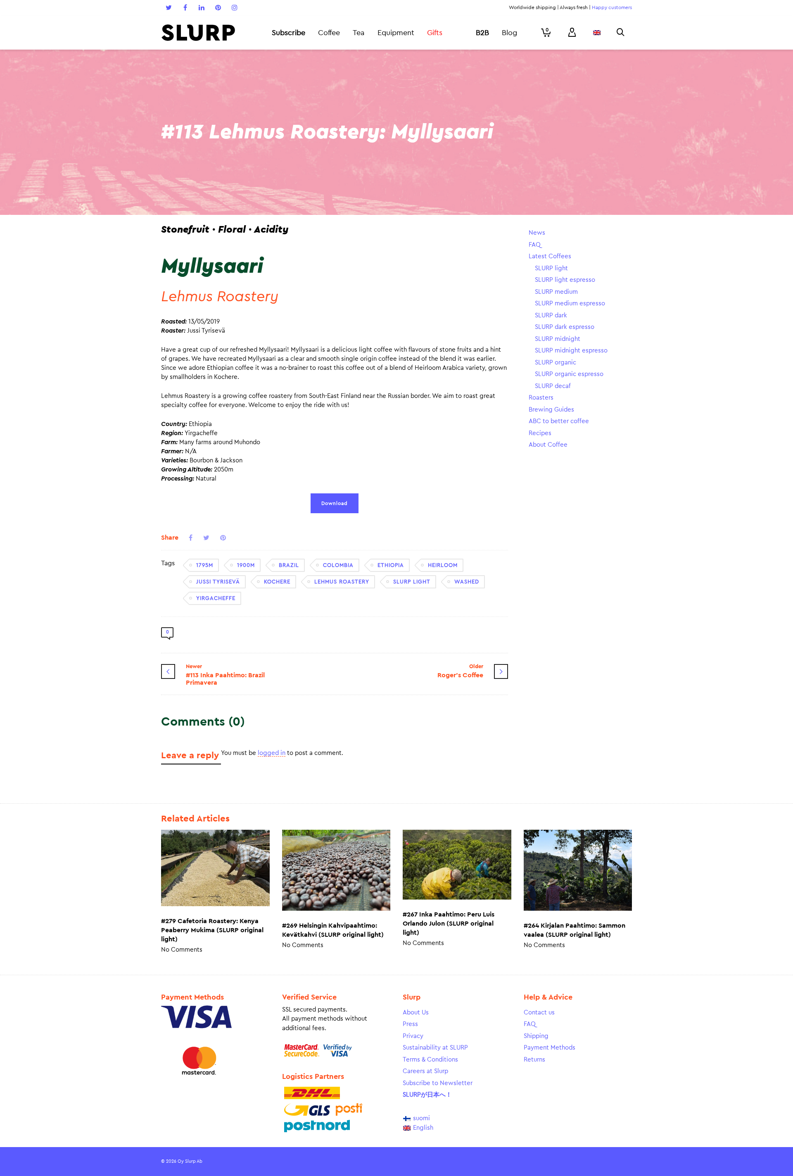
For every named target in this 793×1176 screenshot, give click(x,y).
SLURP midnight (557, 339)
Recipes (540, 433)
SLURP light (411, 581)
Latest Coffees (550, 256)
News (537, 233)
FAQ (535, 245)
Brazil (289, 565)
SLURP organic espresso (569, 374)
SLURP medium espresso (570, 303)
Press (410, 1024)
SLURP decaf (553, 386)
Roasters (541, 398)
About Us (416, 1012)
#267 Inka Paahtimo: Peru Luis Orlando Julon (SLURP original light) (448, 923)
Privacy (413, 1036)
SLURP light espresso (565, 280)
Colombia (338, 565)
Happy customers (612, 7)
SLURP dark (551, 315)
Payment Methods (549, 1048)
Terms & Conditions (430, 1060)
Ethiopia (391, 565)
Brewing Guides (551, 410)
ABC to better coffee (559, 421)
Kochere (277, 581)
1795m (204, 565)
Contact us (539, 1012)
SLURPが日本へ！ (427, 1095)
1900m (246, 565)
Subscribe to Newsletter (437, 1083)
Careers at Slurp (425, 1071)
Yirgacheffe (215, 598)
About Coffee (548, 445)
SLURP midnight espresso (571, 351)
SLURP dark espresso (564, 327)
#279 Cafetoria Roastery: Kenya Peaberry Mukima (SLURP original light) (212, 930)
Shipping (536, 1036)
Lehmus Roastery (341, 581)
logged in (271, 753)
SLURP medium (556, 292)
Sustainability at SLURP (435, 1048)
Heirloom (443, 565)
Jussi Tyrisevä (218, 581)
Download (334, 503)
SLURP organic (555, 362)
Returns (534, 1060)
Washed (466, 581)
